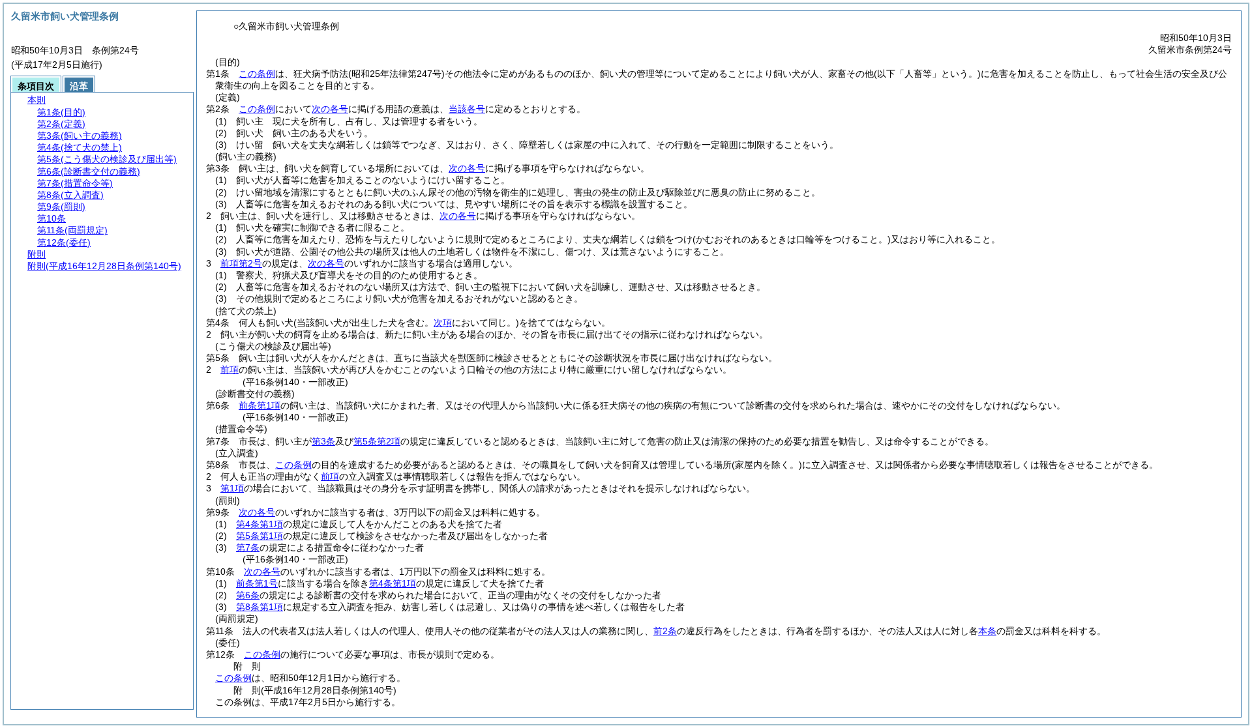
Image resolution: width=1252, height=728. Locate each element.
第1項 (232, 488)
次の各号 (330, 109)
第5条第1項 (259, 536)
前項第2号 (241, 263)
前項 (229, 369)
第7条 (248, 547)
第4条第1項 (259, 524)
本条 (987, 631)
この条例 (257, 73)
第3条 (323, 441)
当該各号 (467, 109)
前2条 (665, 631)
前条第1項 (259, 405)
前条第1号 (257, 583)
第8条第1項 (259, 607)
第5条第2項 (376, 441)
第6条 (248, 595)
